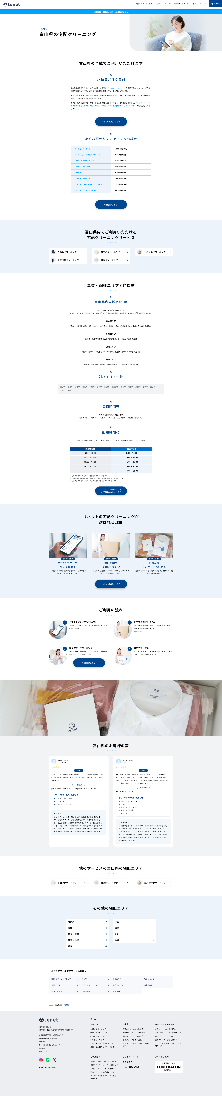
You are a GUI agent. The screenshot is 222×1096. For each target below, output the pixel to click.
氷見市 (84, 387)
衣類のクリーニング (67, 251)
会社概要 (42, 1048)
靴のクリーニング (109, 259)
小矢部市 (115, 387)
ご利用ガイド (55, 985)
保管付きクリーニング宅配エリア (168, 1032)
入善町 (62, 390)
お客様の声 (148, 985)
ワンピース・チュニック (83, 178)
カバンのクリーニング (155, 251)
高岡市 (70, 387)
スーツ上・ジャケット (83, 149)
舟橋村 (137, 387)
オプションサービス (89, 985)
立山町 (152, 387)
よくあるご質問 (56, 991)
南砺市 (123, 387)
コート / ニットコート (82, 166)
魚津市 (77, 387)
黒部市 (99, 387)
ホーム (51, 1005)
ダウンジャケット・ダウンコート (87, 160)
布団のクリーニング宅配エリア (167, 1036)
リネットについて (130, 1056)
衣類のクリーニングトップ (60, 979)
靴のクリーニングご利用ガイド (102, 1072)
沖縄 (117, 940)
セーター (78, 172)
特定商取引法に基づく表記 (48, 1038)
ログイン (217, 4)
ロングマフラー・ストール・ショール (88, 184)
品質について (149, 979)
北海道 (71, 921)
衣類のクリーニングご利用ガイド (103, 1061)
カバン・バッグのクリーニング (102, 1043)
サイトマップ (43, 1052)
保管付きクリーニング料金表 (134, 1032)
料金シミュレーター (120, 985)
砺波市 (106, 387)
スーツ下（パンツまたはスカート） (88, 155)
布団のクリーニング (110, 251)
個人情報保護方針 (45, 1027)
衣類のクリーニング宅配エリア (167, 1029)
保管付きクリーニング (68, 259)
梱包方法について (141, 631)
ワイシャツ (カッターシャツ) (85, 190)
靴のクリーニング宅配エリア (166, 1040)
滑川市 (92, 387)
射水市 (130, 387)
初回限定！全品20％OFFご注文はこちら (111, 11)
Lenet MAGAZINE (131, 1067)
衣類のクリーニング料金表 (133, 1029)
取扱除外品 (86, 991)
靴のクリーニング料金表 (132, 1040)
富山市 (62, 387)
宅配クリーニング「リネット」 (114, 88)
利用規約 (116, 991)
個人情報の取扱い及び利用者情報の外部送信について (56, 1031)
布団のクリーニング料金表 (133, 1036)
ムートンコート (131, 106)
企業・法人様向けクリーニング (102, 1047)
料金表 (84, 979)
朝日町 (70, 390)
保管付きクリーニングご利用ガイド (104, 1065)
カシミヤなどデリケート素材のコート (110, 106)
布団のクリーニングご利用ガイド (103, 1068)
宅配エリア (117, 979)
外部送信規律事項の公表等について (51, 1035)
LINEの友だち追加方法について (49, 1045)
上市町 (145, 387)
